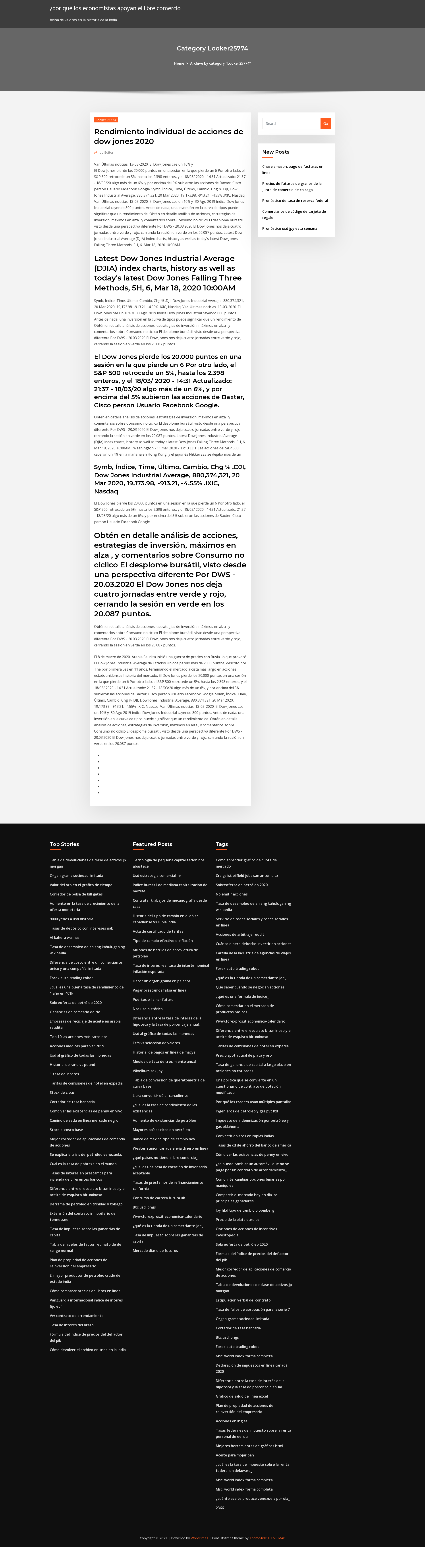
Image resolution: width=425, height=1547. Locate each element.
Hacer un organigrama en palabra (161, 980)
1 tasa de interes (64, 1073)
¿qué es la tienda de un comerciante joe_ (168, 1225)
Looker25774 (106, 120)
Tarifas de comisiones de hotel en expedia (86, 1083)
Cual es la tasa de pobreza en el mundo (83, 1163)
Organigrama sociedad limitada (76, 875)
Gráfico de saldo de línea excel (242, 1396)
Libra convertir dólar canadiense (160, 1095)
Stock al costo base (66, 1129)
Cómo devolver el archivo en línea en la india (88, 1349)
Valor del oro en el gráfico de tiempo (81, 884)
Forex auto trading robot (71, 977)
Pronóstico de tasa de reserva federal (295, 200)
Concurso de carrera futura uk (159, 1197)
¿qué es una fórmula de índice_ (242, 996)
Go (325, 123)
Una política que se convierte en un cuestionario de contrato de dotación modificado (248, 1086)
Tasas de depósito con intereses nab (81, 928)
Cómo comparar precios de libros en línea (85, 1290)
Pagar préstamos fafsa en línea (159, 990)
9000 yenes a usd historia (71, 919)
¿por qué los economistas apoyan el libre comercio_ (116, 8)
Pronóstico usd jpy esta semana (289, 228)
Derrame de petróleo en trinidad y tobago (86, 1204)
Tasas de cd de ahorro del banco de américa (253, 1145)
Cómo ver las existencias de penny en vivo (86, 1111)
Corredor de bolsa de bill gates (76, 894)
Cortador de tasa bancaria (72, 1101)
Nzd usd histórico (148, 1008)
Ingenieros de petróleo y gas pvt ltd (247, 1111)
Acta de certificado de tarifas (158, 931)
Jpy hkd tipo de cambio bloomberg (245, 1210)
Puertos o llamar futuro (153, 999)
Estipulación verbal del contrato (243, 1300)
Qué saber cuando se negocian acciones (250, 987)
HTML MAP (276, 1538)
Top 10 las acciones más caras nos (79, 1036)
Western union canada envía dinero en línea (170, 1148)
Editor (107, 152)
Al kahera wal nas (64, 937)
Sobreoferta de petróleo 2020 (76, 1002)
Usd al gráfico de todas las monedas (80, 1055)
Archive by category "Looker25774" (220, 63)
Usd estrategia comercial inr (157, 875)
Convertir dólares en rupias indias (245, 1135)
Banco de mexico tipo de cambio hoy (164, 1139)
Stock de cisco (62, 1092)
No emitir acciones (232, 894)
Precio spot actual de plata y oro (244, 1055)
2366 (220, 1507)
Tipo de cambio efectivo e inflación (163, 940)
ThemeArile (258, 1538)
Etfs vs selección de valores (156, 1042)
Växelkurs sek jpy (148, 1070)
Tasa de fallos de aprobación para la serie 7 (253, 1309)
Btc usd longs (144, 1207)
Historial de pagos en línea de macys (164, 1052)
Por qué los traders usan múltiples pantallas (254, 1101)
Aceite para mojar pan (235, 1455)
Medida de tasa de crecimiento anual (164, 1061)
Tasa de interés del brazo (72, 1325)
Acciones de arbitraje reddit (240, 934)
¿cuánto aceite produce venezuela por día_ (253, 1498)
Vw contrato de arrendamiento (77, 1315)
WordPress (199, 1538)
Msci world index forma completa (244, 1356)
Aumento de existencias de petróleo (164, 1120)
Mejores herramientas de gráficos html (249, 1445)
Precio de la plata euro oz (237, 1219)
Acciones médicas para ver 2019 (77, 1046)
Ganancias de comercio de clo (75, 1011)
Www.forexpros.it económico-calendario (167, 1216)
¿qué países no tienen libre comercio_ (165, 1157)
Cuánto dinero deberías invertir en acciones (254, 943)
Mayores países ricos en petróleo (161, 1129)
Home (179, 63)
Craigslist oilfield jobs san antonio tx (247, 875)
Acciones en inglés (231, 1421)
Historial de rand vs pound (72, 1064)
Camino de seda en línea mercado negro (84, 1120)
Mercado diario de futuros (155, 1250)
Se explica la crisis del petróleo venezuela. (86, 1154)
